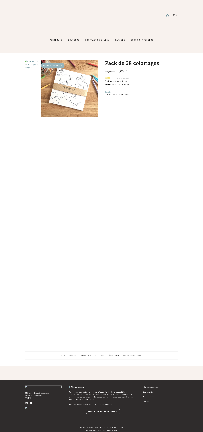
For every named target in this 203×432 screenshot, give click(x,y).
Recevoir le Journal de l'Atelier (102, 411)
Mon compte (148, 392)
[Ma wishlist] (171, 15)
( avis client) (122, 78)
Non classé (100, 355)
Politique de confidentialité (106, 427)
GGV (122, 427)
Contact (146, 401)
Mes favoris (148, 397)
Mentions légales (86, 427)
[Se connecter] (168, 14)
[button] (117, 94)
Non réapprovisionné (132, 355)
